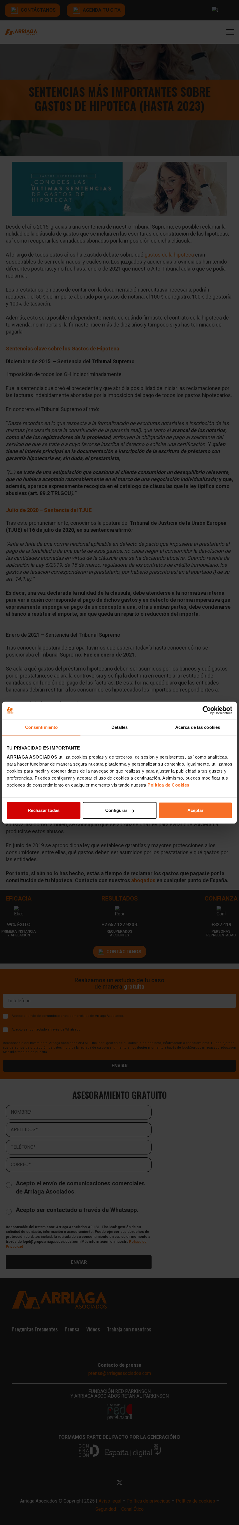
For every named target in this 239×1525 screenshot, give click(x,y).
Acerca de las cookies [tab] (197, 726)
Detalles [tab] (119, 726)
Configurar (116, 810)
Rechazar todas (43, 810)
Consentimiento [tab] (41, 726)
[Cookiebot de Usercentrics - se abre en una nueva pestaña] (206, 710)
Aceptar (195, 810)
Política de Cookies (168, 784)
